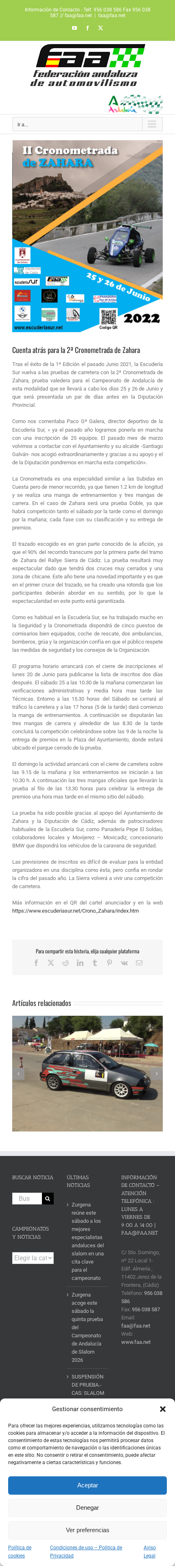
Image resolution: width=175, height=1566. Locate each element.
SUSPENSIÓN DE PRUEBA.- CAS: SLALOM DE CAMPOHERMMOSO (88, 1393)
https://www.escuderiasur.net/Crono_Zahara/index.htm (75, 911)
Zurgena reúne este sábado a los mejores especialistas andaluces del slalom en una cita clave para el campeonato (88, 1241)
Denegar (87, 1507)
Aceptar (87, 1485)
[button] (163, 1409)
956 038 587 (146, 1309)
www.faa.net (136, 1342)
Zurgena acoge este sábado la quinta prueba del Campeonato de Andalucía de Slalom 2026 (87, 1327)
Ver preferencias (87, 1529)
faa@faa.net (111, 15)
